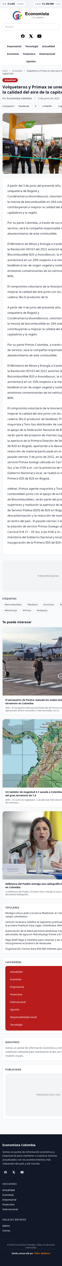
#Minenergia (11, 610)
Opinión (31, 61)
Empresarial (14, 46)
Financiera (29, 53)
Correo (6, 1230)
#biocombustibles (13, 604)
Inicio (5, 70)
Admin (6, 1225)
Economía (13, 53)
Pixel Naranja (42, 1253)
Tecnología (31, 46)
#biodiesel (33, 604)
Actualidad (48, 46)
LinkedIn (47, 106)
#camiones (48, 604)
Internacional (47, 53)
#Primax (27, 610)
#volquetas (42, 610)
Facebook (23, 106)
